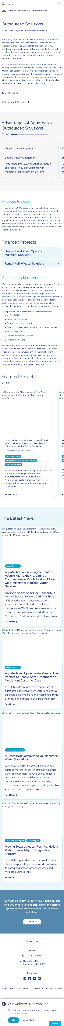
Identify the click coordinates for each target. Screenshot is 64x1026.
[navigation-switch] (59, 4)
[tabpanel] (29, 162)
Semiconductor (13, 456)
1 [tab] (13, 134)
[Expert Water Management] (29, 162)
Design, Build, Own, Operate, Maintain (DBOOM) (24, 253)
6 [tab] (45, 134)
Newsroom (15, 988)
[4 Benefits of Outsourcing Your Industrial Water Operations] (32, 755)
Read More (10, 494)
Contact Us (47, 988)
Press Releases (12, 566)
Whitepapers (33, 840)
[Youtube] (39, 978)
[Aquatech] (8, 4)
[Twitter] (34, 978)
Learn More (28, 1020)
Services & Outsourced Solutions (21, 460)
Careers (36, 988)
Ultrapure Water (13, 464)
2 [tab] (20, 134)
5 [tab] (38, 134)
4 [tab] (32, 134)
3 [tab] (26, 134)
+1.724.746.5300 (33, 955)
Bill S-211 (58, 988)
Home (4, 11)
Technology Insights (15, 750)
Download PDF (12, 92)
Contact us (32, 921)
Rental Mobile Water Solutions (24, 263)
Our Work (26, 988)
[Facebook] (29, 978)
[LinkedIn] (25, 978)
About (5, 988)
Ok (13, 1020)
